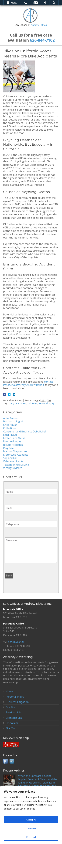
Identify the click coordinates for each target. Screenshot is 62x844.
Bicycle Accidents (13, 445)
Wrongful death (12, 468)
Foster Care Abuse (14, 438)
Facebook (5, 761)
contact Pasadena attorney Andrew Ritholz (28, 383)
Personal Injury (46, 403)
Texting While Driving (16, 464)
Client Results (14, 717)
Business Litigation (14, 421)
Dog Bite (8, 448)
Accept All (31, 819)
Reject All (31, 837)
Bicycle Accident (18, 403)
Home (9, 691)
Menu (14, 2)
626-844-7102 (42, 40)
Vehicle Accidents (13, 461)
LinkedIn (12, 761)
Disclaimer (12, 723)
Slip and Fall (10, 458)
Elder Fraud (10, 434)
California (33, 403)
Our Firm (11, 707)
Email (35, 2)
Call (25, 2)
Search (54, 2)
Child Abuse (10, 425)
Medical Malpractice (15, 451)
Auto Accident (11, 418)
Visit (45, 2)
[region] (31, 815)
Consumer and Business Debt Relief (24, 431)
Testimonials (13, 712)
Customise (31, 828)
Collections (9, 428)
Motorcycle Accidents (15, 454)
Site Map (11, 728)
